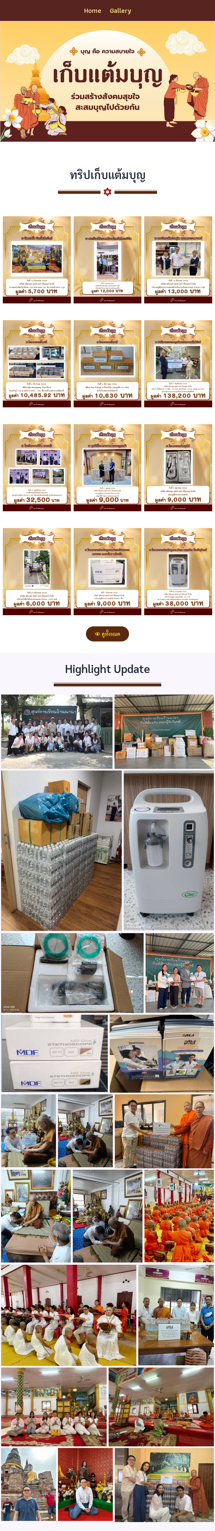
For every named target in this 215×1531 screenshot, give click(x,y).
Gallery (120, 10)
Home (92, 10)
